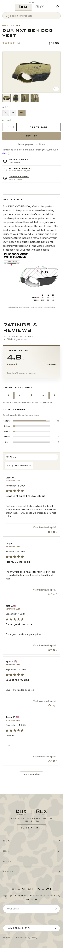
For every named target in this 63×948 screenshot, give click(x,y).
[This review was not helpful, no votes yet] (54, 532)
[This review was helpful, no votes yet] (49, 594)
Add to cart (38, 127)
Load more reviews (31, 774)
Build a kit (31, 828)
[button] (57, 6)
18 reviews (51, 364)
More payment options (31, 144)
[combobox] (31, 15)
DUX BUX (15, 938)
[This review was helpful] (49, 532)
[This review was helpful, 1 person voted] (49, 650)
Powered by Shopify (28, 938)
